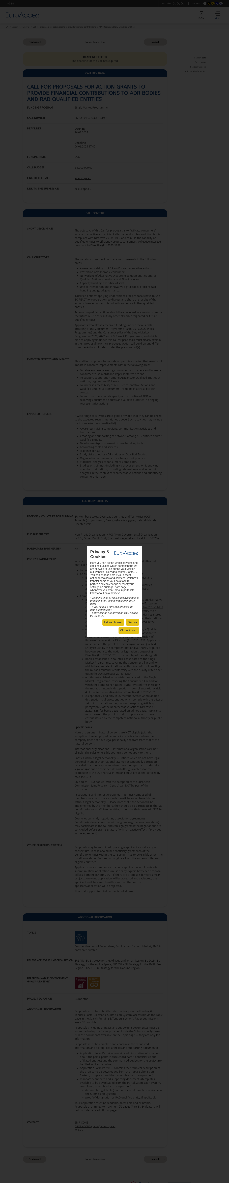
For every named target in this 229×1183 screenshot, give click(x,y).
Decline (132, 622)
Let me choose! (113, 622)
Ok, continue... (128, 630)
